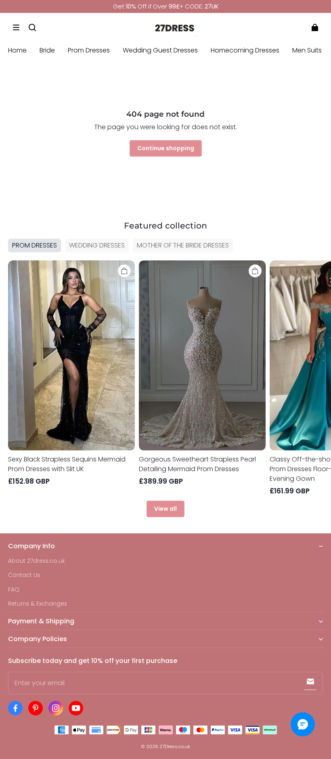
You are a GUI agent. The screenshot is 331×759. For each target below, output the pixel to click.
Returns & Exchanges (37, 604)
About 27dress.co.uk (36, 561)
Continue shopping (165, 148)
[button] (16, 27)
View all (165, 509)
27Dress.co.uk (174, 746)
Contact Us (24, 575)
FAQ (13, 589)
